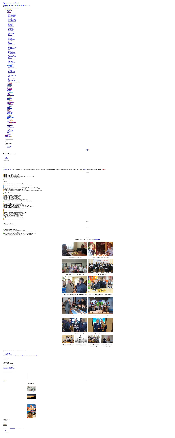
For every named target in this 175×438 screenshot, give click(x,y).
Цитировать (15, 365)
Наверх (4, 381)
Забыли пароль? (9, 146)
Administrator (7, 155)
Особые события (12, 428)
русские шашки (7, 353)
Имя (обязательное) (15, 371)
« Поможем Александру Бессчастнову (21, 355)
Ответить (4, 365)
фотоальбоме (97, 239)
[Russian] (5, 5)
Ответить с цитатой (9, 365)
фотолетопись (82, 170)
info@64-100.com (5, 422)
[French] (17, 5)
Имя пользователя (8, 138)
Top (5, 430)
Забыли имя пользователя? (9, 147)
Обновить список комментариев (8, 367)
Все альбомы (31, 399)
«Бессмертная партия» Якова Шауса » (32, 355)
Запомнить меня (8, 143)
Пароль (7, 140)
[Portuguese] (22, 5)
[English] (13, 5)
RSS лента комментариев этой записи (9, 368)
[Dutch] (9, 5)
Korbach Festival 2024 (31, 391)
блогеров (85, 169)
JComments (87, 380)
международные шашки (8, 354)
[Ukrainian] (27, 5)
